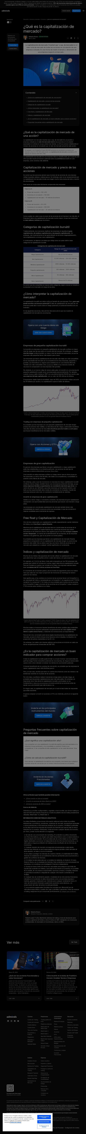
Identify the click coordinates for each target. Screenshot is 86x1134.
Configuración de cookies (44, 1126)
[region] (28, 1122)
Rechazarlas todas (44, 1121)
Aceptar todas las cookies (44, 1117)
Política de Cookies (15, 1122)
